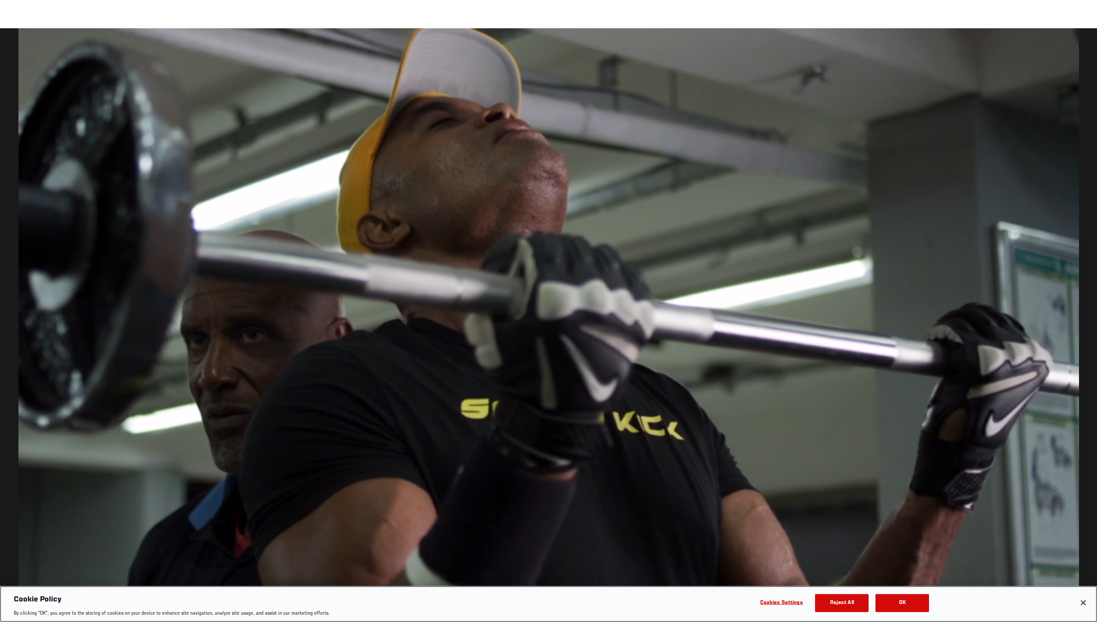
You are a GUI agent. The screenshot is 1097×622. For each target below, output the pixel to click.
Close (1081, 45)
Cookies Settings (781, 602)
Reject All (842, 602)
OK (902, 602)
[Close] (1083, 602)
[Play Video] (548, 326)
